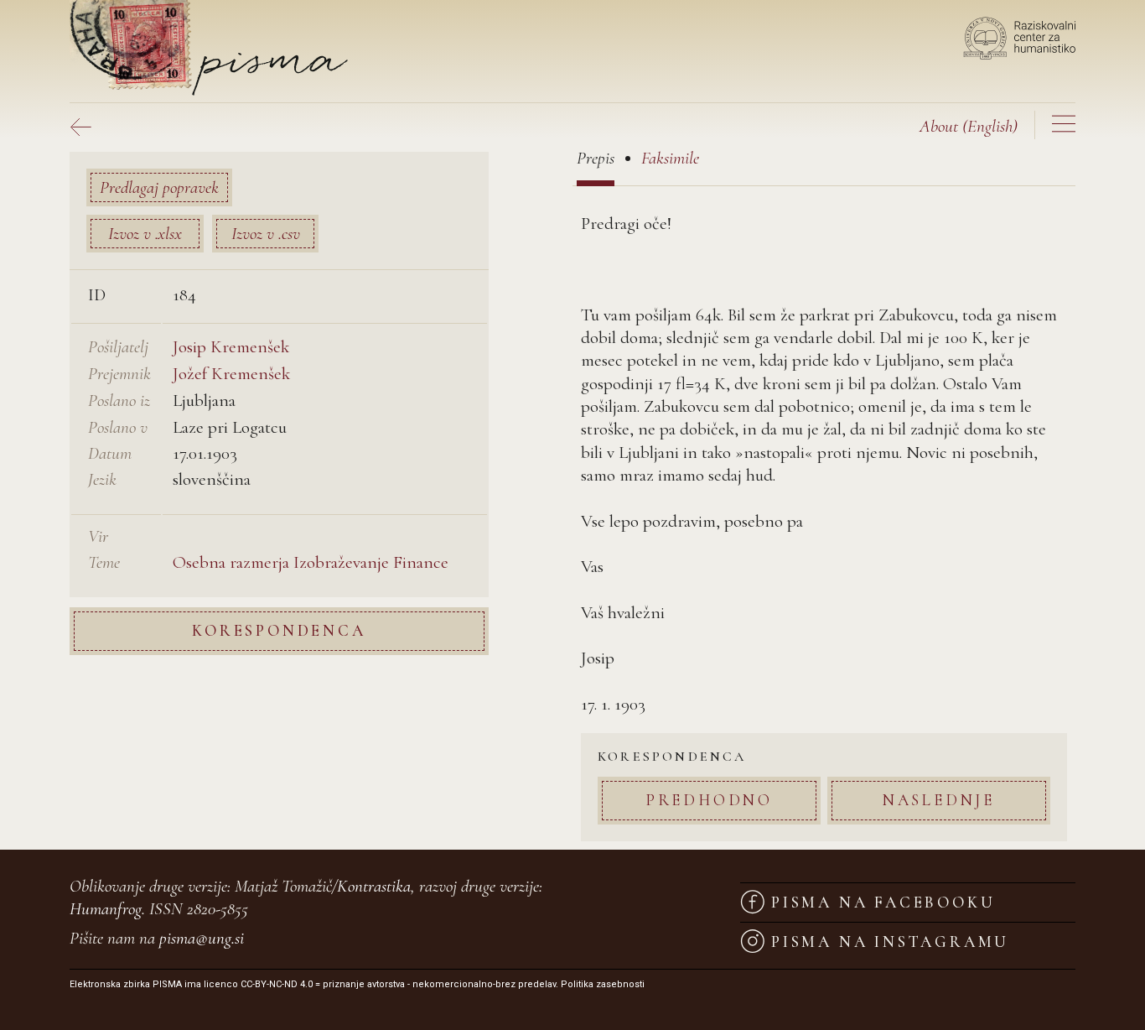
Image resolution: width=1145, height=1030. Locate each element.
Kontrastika (374, 886)
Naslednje (939, 799)
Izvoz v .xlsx (145, 233)
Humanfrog (106, 908)
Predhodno (709, 799)
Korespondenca (278, 631)
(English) (969, 126)
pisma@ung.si (201, 938)
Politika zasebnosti (603, 984)
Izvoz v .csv (265, 233)
